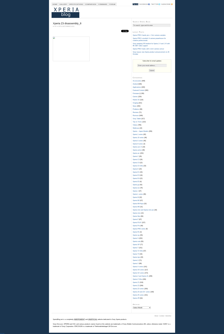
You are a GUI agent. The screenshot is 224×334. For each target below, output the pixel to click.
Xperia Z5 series (138, 295)
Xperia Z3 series (138, 289)
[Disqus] (91, 95)
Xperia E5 (136, 181)
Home (55, 4)
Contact (161, 316)
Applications (137, 87)
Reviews (135, 112)
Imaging (135, 103)
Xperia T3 (136, 254)
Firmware (102, 4)
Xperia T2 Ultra (138, 251)
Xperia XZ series (138, 273)
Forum (112, 4)
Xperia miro (136, 213)
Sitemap (2, 333)
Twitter (154, 4)
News (134, 106)
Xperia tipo (136, 257)
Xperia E (136, 169)
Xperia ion (136, 188)
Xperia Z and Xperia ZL (140, 276)
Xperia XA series (138, 270)
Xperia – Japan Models (140, 131)
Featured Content (138, 90)
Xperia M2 (136, 200)
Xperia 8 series (138, 144)
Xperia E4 (136, 178)
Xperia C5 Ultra (138, 166)
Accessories (137, 81)
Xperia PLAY (137, 222)
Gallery (63, 4)
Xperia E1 (136, 172)
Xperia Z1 (136, 282)
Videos (135, 125)
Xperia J (135, 191)
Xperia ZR (136, 298)
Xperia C (136, 156)
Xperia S (136, 238)
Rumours (136, 115)
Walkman (136, 128)
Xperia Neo (136, 216)
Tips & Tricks (137, 122)
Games (135, 96)
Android (135, 84)
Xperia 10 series (138, 137)
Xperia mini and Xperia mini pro (143, 210)
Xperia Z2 (136, 285)
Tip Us (134, 4)
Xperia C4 (136, 162)
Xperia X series (138, 266)
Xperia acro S (137, 147)
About (156, 316)
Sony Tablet (137, 119)
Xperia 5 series (138, 141)
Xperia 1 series (138, 134)
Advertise (168, 316)
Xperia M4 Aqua (138, 203)
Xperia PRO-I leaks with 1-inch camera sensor (148, 49)
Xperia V (136, 263)
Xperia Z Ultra (137, 279)
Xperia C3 (136, 159)
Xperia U (136, 260)
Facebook (143, 4)
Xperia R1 (136, 232)
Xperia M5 (136, 207)
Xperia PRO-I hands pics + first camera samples (149, 35)
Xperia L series (138, 194)
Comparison (90, 4)
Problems (136, 109)
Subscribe (166, 4)
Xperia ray (136, 235)
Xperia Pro (136, 226)
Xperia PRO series (139, 229)
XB (55, 26)
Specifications (76, 4)
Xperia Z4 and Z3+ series (141, 292)
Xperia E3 (136, 175)
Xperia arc (136, 153)
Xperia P (136, 219)
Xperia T (135, 248)
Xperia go (136, 185)
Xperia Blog (109, 12)
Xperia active (137, 150)
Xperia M (136, 197)
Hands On (136, 100)
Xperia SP (136, 244)
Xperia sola (136, 241)
